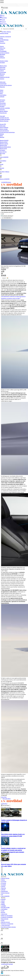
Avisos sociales (4, 129)
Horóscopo (3, 104)
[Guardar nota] (3, 269)
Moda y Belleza (4, 111)
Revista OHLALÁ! (4, 140)
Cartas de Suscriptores (6, 85)
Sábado (2, 134)
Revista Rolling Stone (5, 147)
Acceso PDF (3, 124)
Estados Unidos (4, 61)
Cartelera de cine (4, 117)
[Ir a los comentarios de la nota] (5, 269)
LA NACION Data (4, 40)
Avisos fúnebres (4, 127)
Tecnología (3, 103)
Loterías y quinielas (5, 108)
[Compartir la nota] (2, 271)
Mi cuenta (4, 24)
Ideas (1, 135)
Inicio (3, 15)
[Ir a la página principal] (14, 13)
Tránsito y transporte (5, 36)
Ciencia (2, 75)
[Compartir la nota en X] (3, 275)
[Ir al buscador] (2, 10)
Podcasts (2, 109)
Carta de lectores (4, 130)
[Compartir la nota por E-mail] (5, 275)
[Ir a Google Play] (5, 948)
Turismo (2, 101)
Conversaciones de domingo (7, 132)
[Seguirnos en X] (2, 935)
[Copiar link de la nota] (2, 273)
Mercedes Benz (7, 798)
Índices (2, 56)
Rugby (1, 92)
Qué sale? (2, 116)
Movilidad (2, 54)
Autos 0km (4, 797)
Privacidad (10, 964)
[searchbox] (13, 29)
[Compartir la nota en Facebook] (2, 275)
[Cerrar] (23, 26)
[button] (14, 102)
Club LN (4, 22)
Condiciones (4, 964)
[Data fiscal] (2, 973)
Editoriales (2, 82)
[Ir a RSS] (2, 943)
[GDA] (5, 969)
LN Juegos (2, 100)
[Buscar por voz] (26, 29)
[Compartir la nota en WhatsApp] (3, 271)
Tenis (1, 93)
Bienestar (2, 74)
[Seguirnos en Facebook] (2, 930)
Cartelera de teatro (5, 119)
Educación (2, 69)
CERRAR (2, 0)
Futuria (2, 46)
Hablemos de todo (5, 77)
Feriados (2, 106)
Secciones (4, 17)
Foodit (3, 19)
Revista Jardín (3, 148)
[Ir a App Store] (5, 951)
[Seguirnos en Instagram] (2, 939)
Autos (9, 182)
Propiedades (3, 51)
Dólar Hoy (2, 48)
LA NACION (4, 182)
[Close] (2, 868)
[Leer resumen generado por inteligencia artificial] (2, 269)
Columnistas (3, 83)
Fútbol (1, 90)
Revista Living (3, 145)
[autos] (11, 185)
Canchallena (3, 95)
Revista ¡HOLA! (3, 142)
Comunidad (3, 72)
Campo (2, 49)
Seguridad (2, 67)
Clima (1, 38)
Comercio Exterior (4, 53)
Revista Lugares (4, 143)
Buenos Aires (3, 66)
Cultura (2, 70)
